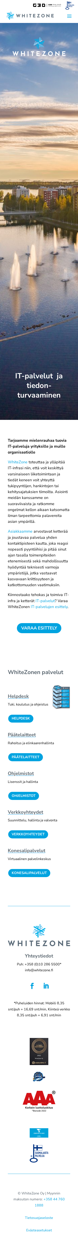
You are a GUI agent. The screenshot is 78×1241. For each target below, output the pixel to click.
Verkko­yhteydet (25, 812)
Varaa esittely (39, 628)
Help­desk (18, 696)
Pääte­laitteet (22, 735)
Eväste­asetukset (39, 1230)
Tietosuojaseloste (39, 1217)
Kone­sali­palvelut (26, 850)
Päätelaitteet (25, 757)
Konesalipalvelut (29, 873)
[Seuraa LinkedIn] (46, 986)
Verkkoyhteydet (28, 834)
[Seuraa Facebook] (32, 986)
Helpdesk (21, 718)
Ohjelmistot (21, 773)
